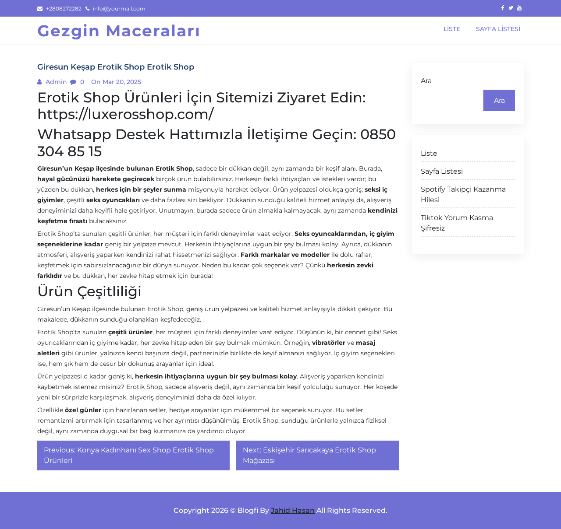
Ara (426, 81)
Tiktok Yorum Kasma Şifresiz (457, 223)
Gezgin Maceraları (119, 30)
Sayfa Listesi (442, 171)
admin (55, 82)
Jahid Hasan (293, 510)
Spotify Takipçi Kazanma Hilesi (463, 194)
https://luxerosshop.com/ (125, 114)
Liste (429, 153)
